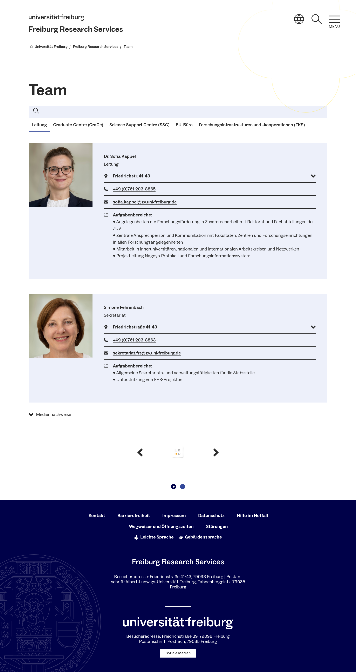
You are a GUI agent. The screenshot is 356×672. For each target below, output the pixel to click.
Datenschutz (211, 515)
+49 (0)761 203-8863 (134, 340)
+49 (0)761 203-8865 (134, 189)
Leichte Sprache (157, 537)
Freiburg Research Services (76, 29)
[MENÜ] (334, 19)
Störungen (217, 526)
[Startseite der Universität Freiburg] (56, 17)
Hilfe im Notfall (252, 515)
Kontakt (97, 515)
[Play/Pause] (173, 486)
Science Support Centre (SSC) (139, 125)
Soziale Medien (178, 653)
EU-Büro (184, 125)
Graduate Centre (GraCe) (78, 125)
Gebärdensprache (203, 537)
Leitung (39, 125)
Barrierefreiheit (133, 515)
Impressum (174, 515)
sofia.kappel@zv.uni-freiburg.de (145, 202)
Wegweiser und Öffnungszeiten (161, 526)
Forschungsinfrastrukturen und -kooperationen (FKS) (252, 125)
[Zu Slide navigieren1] (182, 486)
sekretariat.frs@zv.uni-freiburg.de (147, 353)
